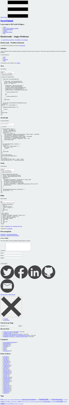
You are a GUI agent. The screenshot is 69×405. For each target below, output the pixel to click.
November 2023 (6, 365)
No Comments (25, 39)
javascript (15, 226)
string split (13, 403)
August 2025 (6, 362)
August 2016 (6, 382)
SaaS (64, 401)
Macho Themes (12, 294)
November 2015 (6, 388)
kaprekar (66, 399)
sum (16, 403)
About (4, 27)
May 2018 (5, 368)
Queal (4, 347)
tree (18, 403)
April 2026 (5, 360)
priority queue (27, 401)
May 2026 (5, 359)
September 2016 (6, 380)
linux (9, 401)
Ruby (4, 60)
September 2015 (6, 390)
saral (66, 401)
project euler (46, 401)
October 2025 (6, 361)
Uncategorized (6, 350)
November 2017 (6, 372)
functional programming (29, 399)
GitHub (18, 63)
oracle (19, 401)
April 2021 (5, 367)
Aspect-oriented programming (9, 342)
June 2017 (5, 374)
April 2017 (5, 376)
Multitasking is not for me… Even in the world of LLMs (15, 336)
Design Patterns (6, 343)
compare (9, 399)
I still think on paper (7, 333)
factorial (15, 399)
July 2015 (5, 393)
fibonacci (18, 399)
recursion (54, 401)
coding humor (5, 399)
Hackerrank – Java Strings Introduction (9, 234)
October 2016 (6, 379)
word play (20, 403)
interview (50, 399)
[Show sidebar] (18, 9)
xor (22, 403)
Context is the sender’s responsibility (11, 331)
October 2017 (6, 373)
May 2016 (5, 383)
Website (2, 258)
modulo (14, 401)
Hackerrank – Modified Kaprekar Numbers (10, 235)
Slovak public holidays (8, 29)
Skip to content (4, 17)
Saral (4, 348)
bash (2, 399)
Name (2, 253)
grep (38, 399)
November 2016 (6, 378)
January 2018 (6, 370)
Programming (6, 346)
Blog (4, 33)
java (11, 226)
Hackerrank (22, 45)
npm (17, 401)
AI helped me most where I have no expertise (13, 334)
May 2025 (5, 363)
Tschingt (5, 30)
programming (32, 401)
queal (51, 401)
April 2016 (5, 384)
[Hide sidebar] (11, 306)
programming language (38, 401)
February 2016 (6, 385)
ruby (18, 226)
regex (58, 401)
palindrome (23, 401)
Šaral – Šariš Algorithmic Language (10, 28)
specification (8, 403)
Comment (3, 250)
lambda (2, 401)
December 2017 (6, 371)
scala (21, 226)
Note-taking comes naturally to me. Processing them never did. (16, 335)
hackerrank (7, 226)
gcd (36, 399)
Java (4, 58)
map (10, 401)
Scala (4, 57)
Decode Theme (4, 294)
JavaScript (5, 59)
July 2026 (5, 356)
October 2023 (6, 366)
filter (21, 399)
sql (11, 403)
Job (62, 399)
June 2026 (5, 357)
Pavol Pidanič (7, 20)
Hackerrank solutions (7, 32)
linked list (5, 401)
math (12, 401)
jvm (64, 399)
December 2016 (6, 377)
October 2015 (6, 389)
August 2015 (6, 391)
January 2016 (6, 387)
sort (5, 403)
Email (2, 255)
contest (12, 399)
